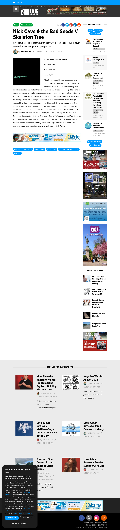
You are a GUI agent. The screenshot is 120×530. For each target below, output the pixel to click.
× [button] (35, 468)
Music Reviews (26, 25)
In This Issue (102, 194)
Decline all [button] (27, 518)
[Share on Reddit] (79, 25)
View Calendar (95, 145)
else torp (17, 153)
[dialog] (20, 496)
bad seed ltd (51, 149)
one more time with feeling (68, 149)
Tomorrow (98, 30)
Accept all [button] (11, 518)
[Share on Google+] (71, 25)
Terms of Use (92, 527)
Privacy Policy (102, 527)
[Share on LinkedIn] (75, 25)
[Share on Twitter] (67, 25)
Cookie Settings (18, 513)
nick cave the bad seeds (23, 149)
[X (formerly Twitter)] (89, 518)
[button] (20, 523)
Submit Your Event (94, 141)
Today (90, 30)
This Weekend (95, 33)
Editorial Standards (80, 527)
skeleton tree (39, 149)
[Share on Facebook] (63, 25)
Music (16, 25)
